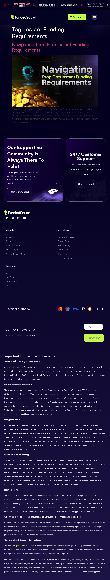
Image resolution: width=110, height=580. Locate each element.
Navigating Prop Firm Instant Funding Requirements (50, 47)
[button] (94, 17)
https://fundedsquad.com (24, 545)
